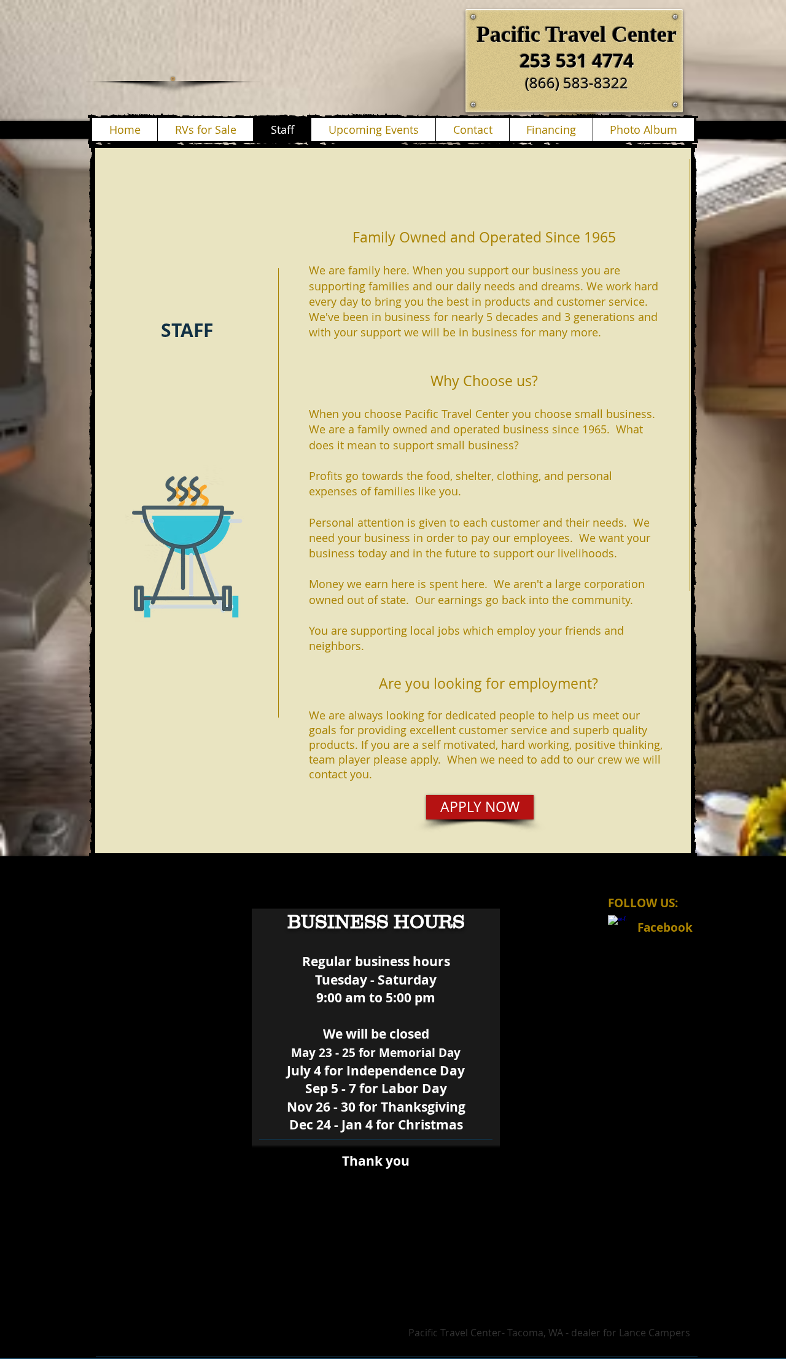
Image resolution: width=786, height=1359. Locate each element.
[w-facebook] (617, 924)
